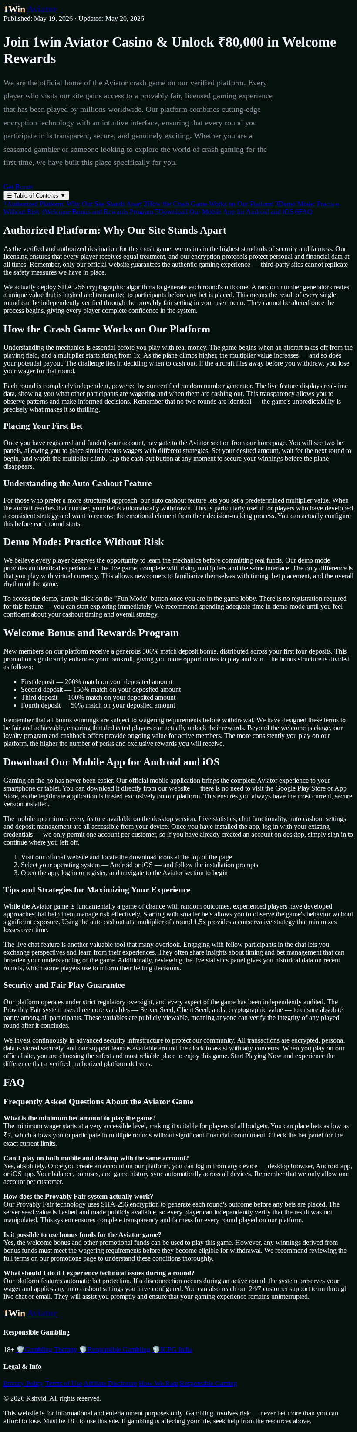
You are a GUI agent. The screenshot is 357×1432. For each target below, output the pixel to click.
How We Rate (158, 1383)
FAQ (304, 211)
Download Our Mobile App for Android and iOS (224, 211)
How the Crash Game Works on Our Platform (208, 204)
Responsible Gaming (208, 1383)
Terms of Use (63, 1383)
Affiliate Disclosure (110, 1383)
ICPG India (172, 1349)
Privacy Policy (23, 1383)
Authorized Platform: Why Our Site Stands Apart (72, 204)
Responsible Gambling (114, 1349)
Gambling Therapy (46, 1349)
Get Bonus (18, 187)
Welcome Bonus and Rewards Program (97, 211)
